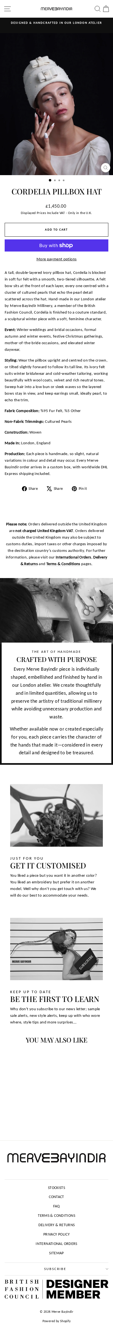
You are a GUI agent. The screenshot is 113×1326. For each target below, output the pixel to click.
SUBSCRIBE (55, 1269)
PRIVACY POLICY (56, 1234)
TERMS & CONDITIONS (56, 1215)
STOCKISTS (56, 1187)
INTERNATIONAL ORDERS (56, 1243)
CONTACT (56, 1196)
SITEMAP (56, 1253)
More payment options (56, 258)
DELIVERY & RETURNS (56, 1225)
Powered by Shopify (57, 1321)
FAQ (56, 1206)
